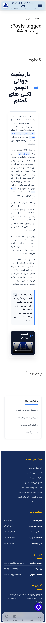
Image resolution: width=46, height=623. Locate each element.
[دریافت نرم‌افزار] (5, 5)
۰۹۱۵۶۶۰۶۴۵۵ (9, 543)
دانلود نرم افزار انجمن (33, 482)
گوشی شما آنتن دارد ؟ (28, 425)
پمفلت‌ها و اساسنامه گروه (32, 487)
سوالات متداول (36, 502)
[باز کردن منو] (40, 5)
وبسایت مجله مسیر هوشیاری (30, 492)
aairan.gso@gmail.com (14, 563)
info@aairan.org (11, 568)
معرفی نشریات (36, 477)
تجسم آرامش (30, 432)
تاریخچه (35, 59)
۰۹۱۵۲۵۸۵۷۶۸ (9, 532)
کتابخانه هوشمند (35, 468)
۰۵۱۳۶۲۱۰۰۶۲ (9, 520)
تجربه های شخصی (34, 473)
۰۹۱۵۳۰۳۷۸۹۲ (9, 537)
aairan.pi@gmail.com (13, 574)
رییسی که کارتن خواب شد (26, 417)
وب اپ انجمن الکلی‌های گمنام (30, 497)
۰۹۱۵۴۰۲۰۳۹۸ (9, 526)
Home (37, 19)
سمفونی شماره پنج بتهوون (26, 410)
